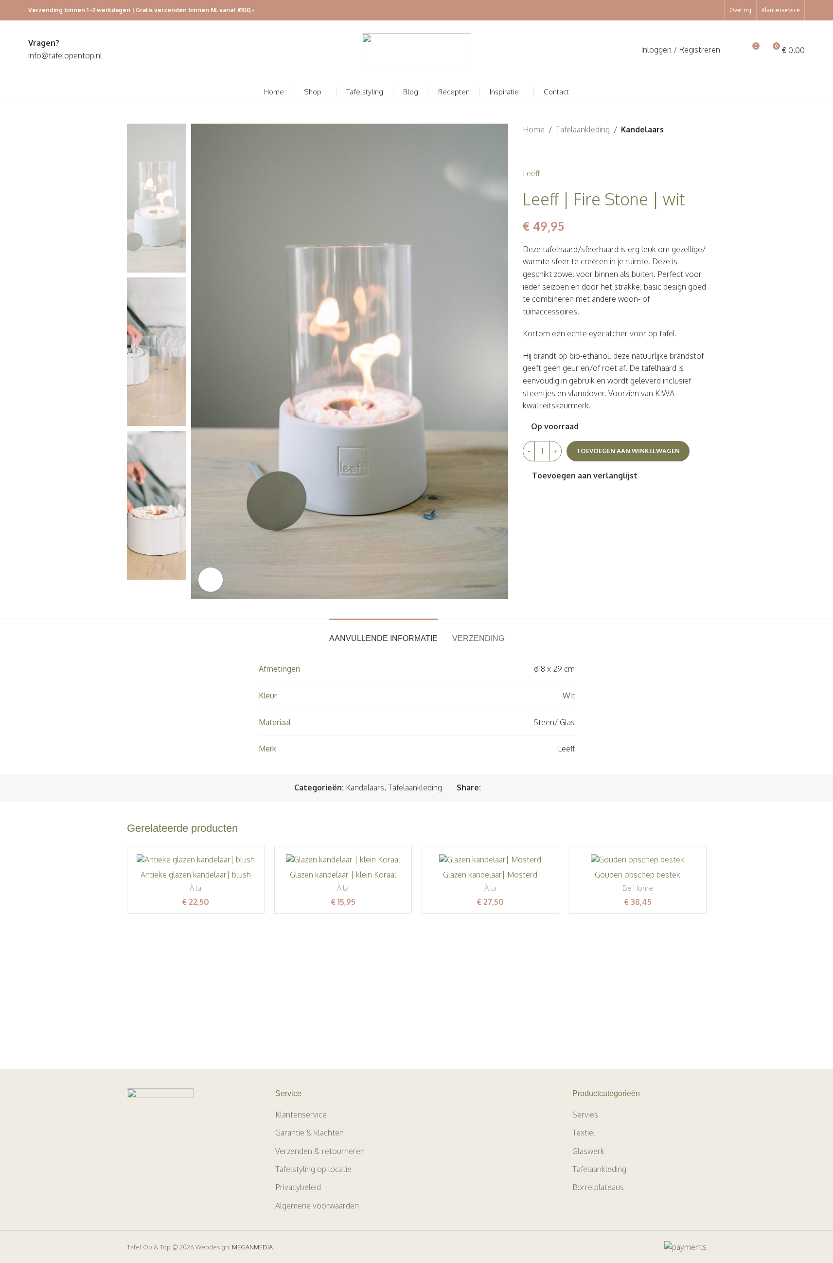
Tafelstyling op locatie (313, 1169)
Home (534, 129)
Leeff (531, 173)
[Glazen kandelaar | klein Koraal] (343, 859)
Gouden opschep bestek (637, 874)
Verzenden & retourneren (320, 1151)
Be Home (637, 888)
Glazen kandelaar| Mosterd (490, 874)
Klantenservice (301, 1114)
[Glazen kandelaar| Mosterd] (490, 859)
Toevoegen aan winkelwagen (628, 451)
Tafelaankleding (583, 129)
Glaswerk (588, 1151)
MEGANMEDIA (252, 1247)
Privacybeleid (298, 1187)
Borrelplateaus (598, 1187)
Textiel (583, 1132)
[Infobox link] (65, 49)
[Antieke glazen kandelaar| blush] (196, 859)
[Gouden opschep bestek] (638, 859)
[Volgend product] (552, 152)
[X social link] (498, 787)
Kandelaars (642, 129)
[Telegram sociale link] (533, 787)
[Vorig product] (528, 152)
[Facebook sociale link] (487, 787)
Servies (585, 1114)
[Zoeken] (734, 49)
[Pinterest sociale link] (510, 787)
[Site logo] (416, 49)
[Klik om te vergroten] (210, 579)
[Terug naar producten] (540, 152)
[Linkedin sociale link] (522, 787)
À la (195, 888)
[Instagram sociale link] (713, 10)
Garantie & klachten (309, 1132)
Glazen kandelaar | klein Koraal (343, 874)
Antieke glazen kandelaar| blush (196, 874)
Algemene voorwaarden (317, 1205)
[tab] (383, 633)
